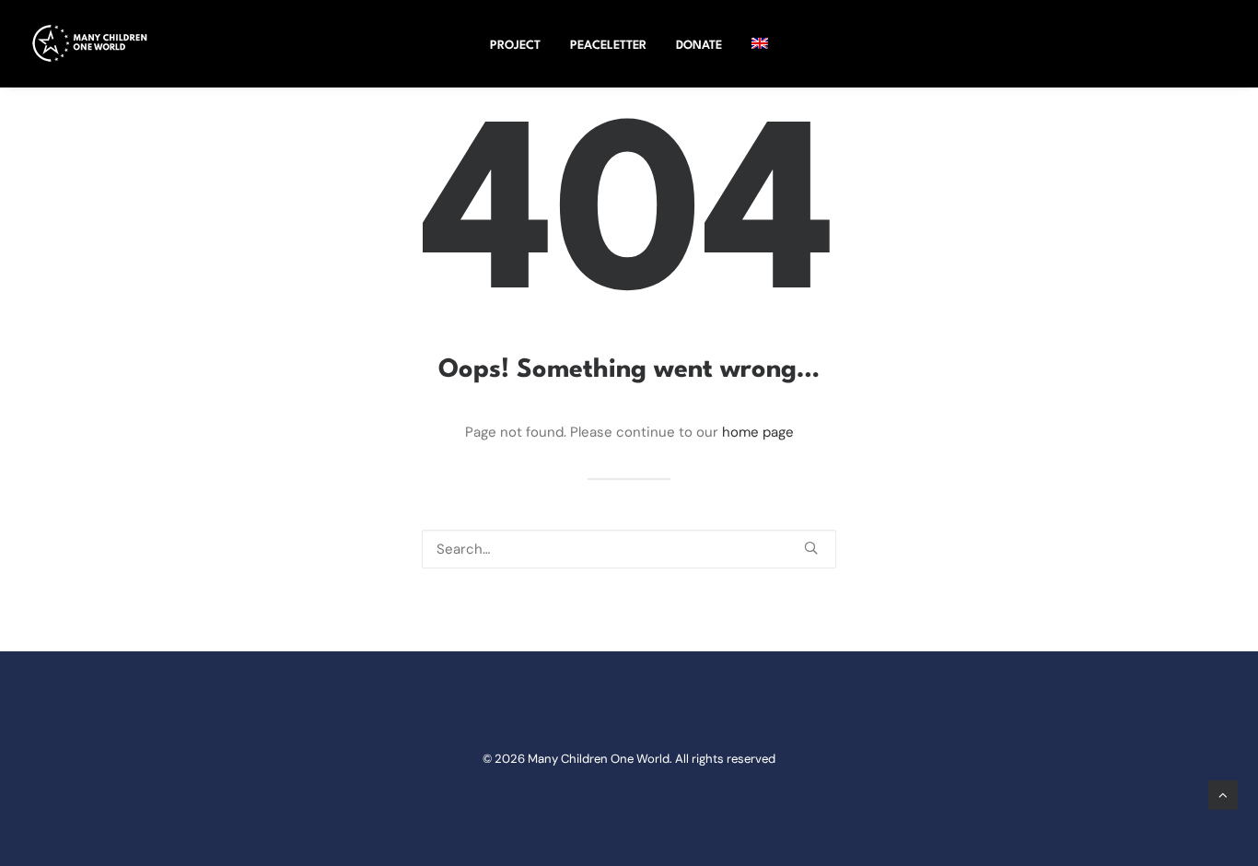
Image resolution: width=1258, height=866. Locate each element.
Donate (699, 46)
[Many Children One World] (89, 43)
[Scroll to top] (1223, 794)
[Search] (629, 549)
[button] (811, 547)
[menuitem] (515, 46)
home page (758, 432)
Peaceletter (608, 46)
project (515, 46)
